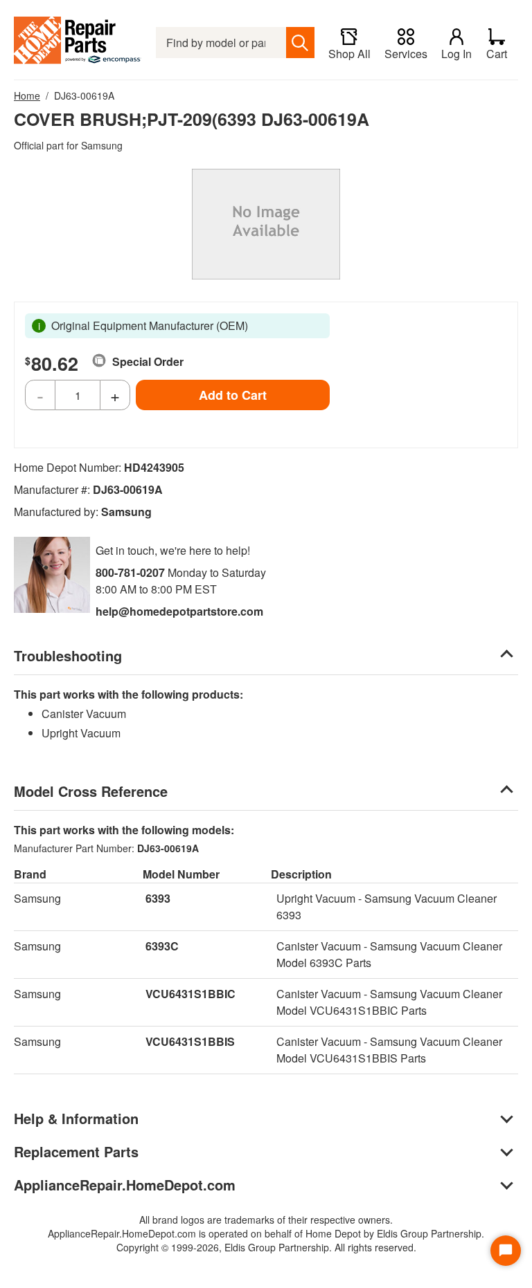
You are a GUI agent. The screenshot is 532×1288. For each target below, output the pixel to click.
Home (27, 95)
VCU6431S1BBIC (190, 994)
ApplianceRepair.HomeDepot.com (125, 1185)
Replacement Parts (76, 1151)
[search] (300, 42)
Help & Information (76, 1118)
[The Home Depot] (78, 42)
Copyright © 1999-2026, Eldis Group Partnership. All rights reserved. (266, 1247)
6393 (157, 898)
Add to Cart (233, 395)
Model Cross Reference (91, 791)
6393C (162, 946)
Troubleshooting (68, 655)
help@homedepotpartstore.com (179, 611)
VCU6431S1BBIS (190, 1041)
